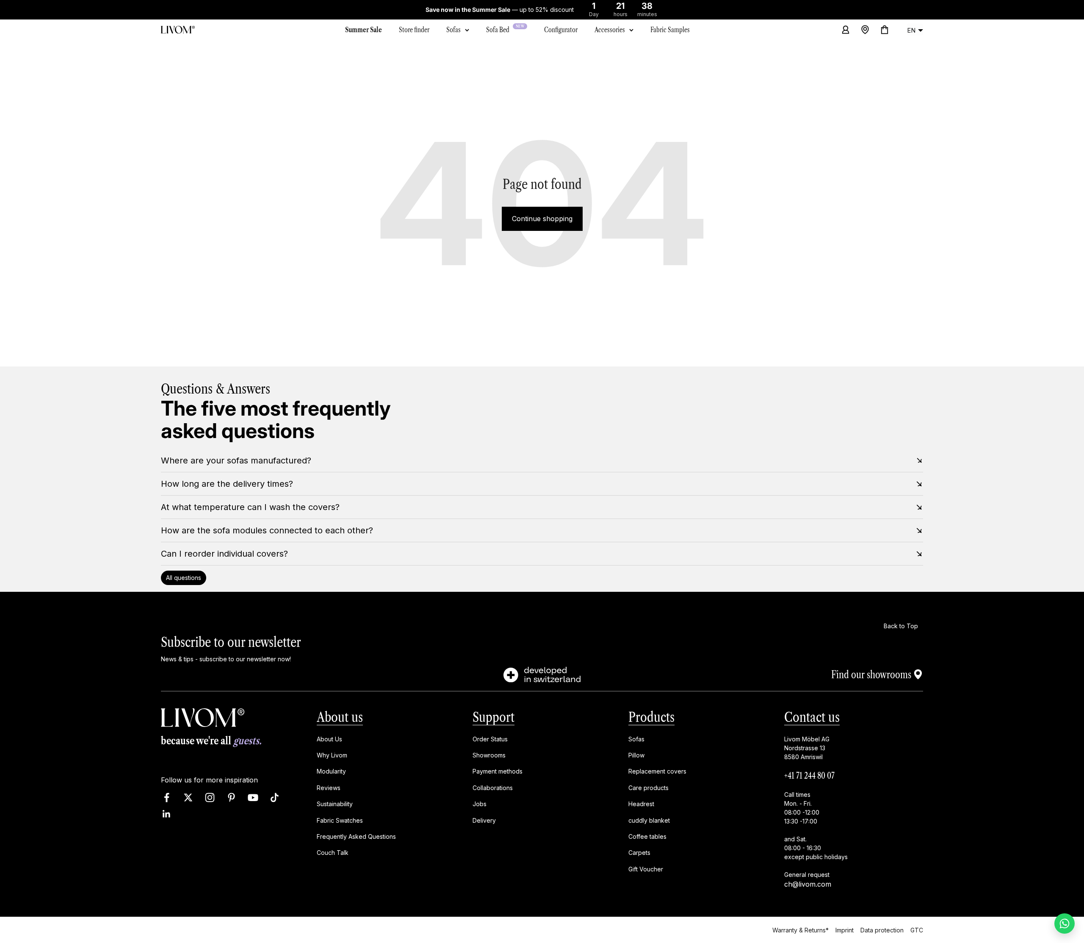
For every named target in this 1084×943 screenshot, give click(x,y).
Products (651, 717)
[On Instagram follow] (210, 798)
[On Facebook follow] (166, 798)
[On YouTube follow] (253, 798)
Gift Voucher (645, 869)
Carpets (639, 853)
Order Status (490, 739)
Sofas (453, 29)
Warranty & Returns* (800, 929)
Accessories (610, 29)
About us (340, 717)
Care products (648, 787)
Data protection (882, 929)
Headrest (641, 804)
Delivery (484, 820)
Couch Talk (332, 853)
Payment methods (498, 771)
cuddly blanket (649, 820)
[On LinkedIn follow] (166, 814)
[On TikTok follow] (274, 798)
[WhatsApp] (1064, 923)
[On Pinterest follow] (231, 798)
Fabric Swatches (340, 820)
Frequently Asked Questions (356, 836)
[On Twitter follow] (188, 798)
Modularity (331, 771)
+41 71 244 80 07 (809, 776)
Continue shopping (542, 218)
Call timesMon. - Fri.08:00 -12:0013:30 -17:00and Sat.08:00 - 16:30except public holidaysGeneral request (816, 834)
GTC (916, 929)
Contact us (812, 717)
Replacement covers (657, 771)
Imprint (844, 929)
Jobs (480, 804)
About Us (329, 739)
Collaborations (493, 787)
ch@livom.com (807, 884)
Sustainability (335, 804)
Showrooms (489, 755)
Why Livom (332, 755)
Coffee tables (647, 836)
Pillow (636, 755)
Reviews (328, 787)
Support (493, 717)
